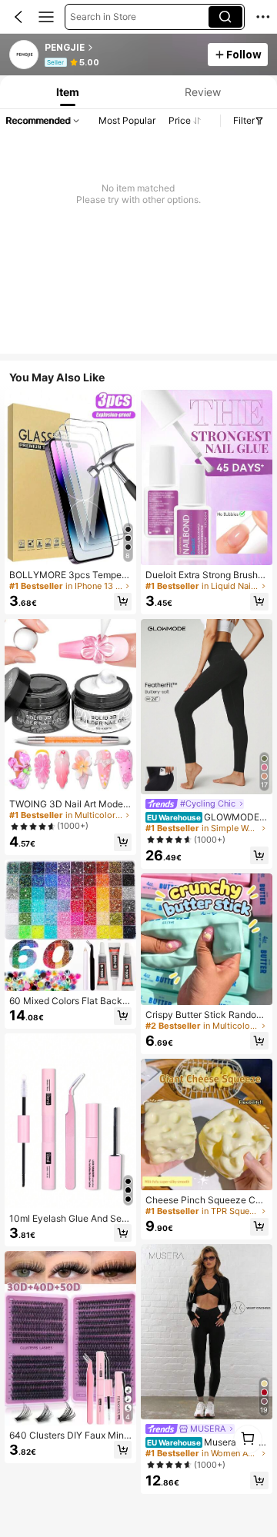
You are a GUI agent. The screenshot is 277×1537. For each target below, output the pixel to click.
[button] (18, 17)
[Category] (46, 17)
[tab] (66, 91)
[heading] (122, 47)
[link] (24, 55)
